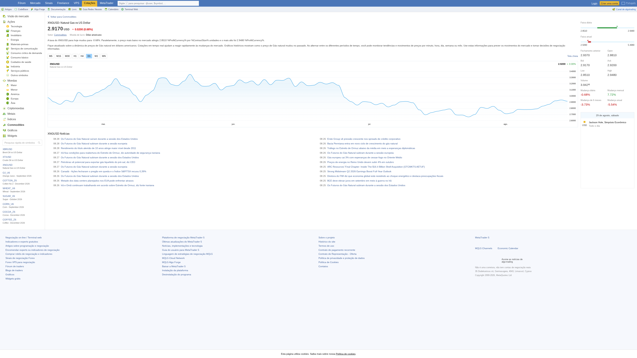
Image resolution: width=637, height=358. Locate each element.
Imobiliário (16, 35)
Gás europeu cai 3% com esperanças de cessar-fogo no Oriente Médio (364, 157)
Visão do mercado (18, 16)
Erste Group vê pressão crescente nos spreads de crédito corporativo (363, 139)
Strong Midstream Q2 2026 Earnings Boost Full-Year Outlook (359, 171)
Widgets (12, 135)
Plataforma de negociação (183, 237)
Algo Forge (39, 9)
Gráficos (12, 130)
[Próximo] (631, 115)
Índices (11, 119)
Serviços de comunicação (24, 48)
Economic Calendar (508, 248)
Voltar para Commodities (63, 16)
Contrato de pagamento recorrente (336, 250)
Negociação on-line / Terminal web (23, 237)
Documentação (58, 9)
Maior (14, 85)
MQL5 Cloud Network (173, 258)
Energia (15, 39)
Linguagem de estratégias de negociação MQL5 (187, 254)
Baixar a (174, 266)
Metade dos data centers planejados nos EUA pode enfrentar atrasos (97, 180)
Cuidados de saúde (21, 62)
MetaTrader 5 (482, 237)
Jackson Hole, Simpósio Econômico (607, 122)
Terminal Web (131, 9)
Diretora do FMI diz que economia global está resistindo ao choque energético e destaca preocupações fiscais (385, 176)
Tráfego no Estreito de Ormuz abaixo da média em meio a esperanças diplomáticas (371, 148)
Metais (11, 113)
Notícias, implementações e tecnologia (182, 245)
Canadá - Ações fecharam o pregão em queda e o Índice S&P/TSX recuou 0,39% (103, 171)
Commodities (15, 124)
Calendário (113, 9)
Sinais (49, 3)
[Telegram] (482, 261)
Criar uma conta (609, 3)
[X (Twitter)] (488, 261)
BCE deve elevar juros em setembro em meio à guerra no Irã (359, 180)
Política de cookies (345, 354)
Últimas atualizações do (182, 241)
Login (594, 3)
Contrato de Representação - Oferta (337, 254)
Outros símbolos (19, 75)
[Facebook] (477, 261)
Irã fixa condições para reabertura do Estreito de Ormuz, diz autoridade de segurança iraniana (110, 152)
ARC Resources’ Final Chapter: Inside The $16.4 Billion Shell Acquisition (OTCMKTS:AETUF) (376, 166)
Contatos (323, 266)
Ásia (13, 103)
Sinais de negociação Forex (20, 258)
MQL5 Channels (483, 248)
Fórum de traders (14, 266)
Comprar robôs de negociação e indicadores (28, 254)
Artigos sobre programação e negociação (27, 245)
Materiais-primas (19, 44)
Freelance (63, 3)
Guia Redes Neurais (92, 9)
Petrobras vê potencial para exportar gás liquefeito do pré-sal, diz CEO (98, 162)
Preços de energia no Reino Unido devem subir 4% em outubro (360, 162)
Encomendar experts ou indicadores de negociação (32, 250)
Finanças (15, 31)
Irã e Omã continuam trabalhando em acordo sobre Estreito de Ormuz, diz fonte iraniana (107, 185)
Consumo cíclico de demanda (26, 53)
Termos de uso (326, 245)
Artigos (8, 9)
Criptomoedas (15, 108)
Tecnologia (16, 26)
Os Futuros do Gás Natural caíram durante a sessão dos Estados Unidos (99, 139)
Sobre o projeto (326, 237)
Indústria (15, 66)
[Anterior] (584, 115)
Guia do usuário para (180, 250)
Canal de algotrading (626, 9)
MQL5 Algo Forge (171, 262)
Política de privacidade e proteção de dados (341, 258)
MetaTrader (106, 3)
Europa (14, 98)
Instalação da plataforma (175, 270)
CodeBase (23, 9)
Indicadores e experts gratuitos (21, 241)
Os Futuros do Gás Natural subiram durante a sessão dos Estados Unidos (100, 157)
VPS (76, 3)
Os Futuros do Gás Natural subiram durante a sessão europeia (94, 143)
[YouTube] (493, 261)
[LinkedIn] (498, 261)
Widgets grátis (12, 278)
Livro (74, 9)
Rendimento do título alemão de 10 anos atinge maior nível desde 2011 (98, 148)
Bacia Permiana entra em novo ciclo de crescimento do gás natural (362, 143)
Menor (14, 89)
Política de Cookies (328, 262)
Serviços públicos (20, 70)
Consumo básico (19, 57)
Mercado (35, 3)
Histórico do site (326, 241)
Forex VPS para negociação (20, 262)
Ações (11, 21)
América (15, 94)
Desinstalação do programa (176, 274)
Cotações (89, 3)
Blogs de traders (14, 270)
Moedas (12, 80)
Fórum (22, 3)
